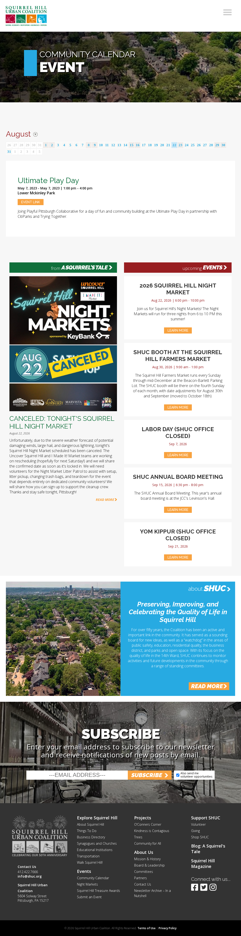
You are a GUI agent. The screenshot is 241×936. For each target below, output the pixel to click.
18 (150, 145)
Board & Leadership (149, 865)
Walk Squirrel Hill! (90, 862)
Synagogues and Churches (97, 843)
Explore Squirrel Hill (97, 818)
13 (119, 145)
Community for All (147, 843)
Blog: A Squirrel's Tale (208, 848)
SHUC (215, 588)
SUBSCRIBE (146, 775)
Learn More (178, 330)
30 (34, 145)
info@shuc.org (30, 876)
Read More (105, 499)
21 (168, 145)
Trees (138, 837)
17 (144, 145)
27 (15, 145)
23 (180, 145)
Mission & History (147, 859)
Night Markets (87, 884)
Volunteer (198, 824)
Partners (140, 878)
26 (9, 145)
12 (113, 145)
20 (162, 145)
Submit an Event (89, 897)
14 (125, 145)
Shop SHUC (200, 837)
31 (40, 145)
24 (187, 145)
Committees (143, 871)
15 (131, 145)
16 (138, 145)
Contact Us (142, 884)
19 (156, 145)
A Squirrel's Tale (84, 267)
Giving (195, 831)
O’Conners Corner (147, 824)
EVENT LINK (30, 202)
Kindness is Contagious (151, 831)
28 (21, 145)
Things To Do (86, 831)
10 (101, 145)
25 (193, 145)
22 (174, 145)
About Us (143, 852)
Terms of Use (146, 928)
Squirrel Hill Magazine (203, 863)
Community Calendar (93, 878)
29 (27, 145)
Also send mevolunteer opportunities (196, 775)
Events (212, 267)
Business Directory (91, 837)
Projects (142, 818)
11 (107, 145)
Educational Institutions (94, 850)
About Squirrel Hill (90, 824)
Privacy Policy (168, 928)
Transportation (88, 856)
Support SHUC (205, 818)
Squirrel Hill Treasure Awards (98, 890)
